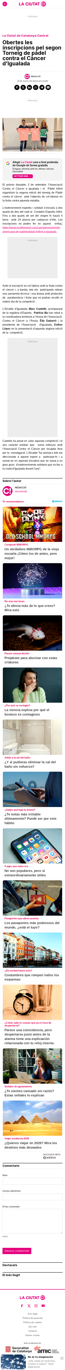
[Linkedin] (29, 87)
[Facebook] (17, 87)
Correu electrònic (11, 1191)
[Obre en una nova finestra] (19, 1349)
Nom (5, 1175)
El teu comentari (11, 1206)
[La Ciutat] (32, 3)
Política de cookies (32, 1322)
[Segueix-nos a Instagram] (36, 1306)
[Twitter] (23, 87)
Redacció (36, 76)
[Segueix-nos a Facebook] (22, 1306)
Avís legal (32, 1314)
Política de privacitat (32, 1318)
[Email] (48, 87)
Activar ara (21, 176)
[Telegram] (42, 87)
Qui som (32, 1326)
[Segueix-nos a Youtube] (43, 1306)
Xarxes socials (32, 1335)
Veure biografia (21, 491)
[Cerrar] (62, 1358)
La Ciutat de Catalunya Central (25, 35)
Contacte (32, 1331)
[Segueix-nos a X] (29, 1306)
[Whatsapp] (35, 87)
